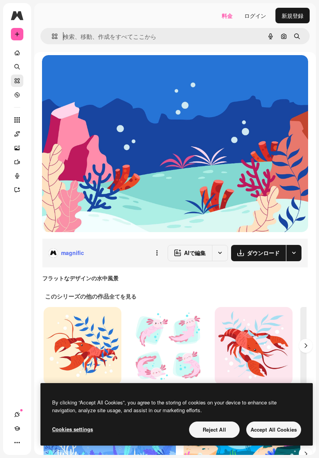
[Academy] (17, 428)
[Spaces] (17, 134)
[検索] (17, 67)
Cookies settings (72, 429)
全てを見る (123, 296)
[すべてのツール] (17, 120)
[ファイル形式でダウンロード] (293, 253)
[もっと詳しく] (17, 94)
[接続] (17, 414)
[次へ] (306, 346)
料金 (227, 15)
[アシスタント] (17, 190)
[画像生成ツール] (17, 148)
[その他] (17, 442)
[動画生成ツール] (17, 162)
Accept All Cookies (274, 429)
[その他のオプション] (157, 253)
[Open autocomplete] (51, 36)
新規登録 (292, 15)
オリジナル (95, 70)
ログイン (255, 15)
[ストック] (17, 81)
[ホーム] (17, 53)
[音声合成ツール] (17, 176)
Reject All (214, 429)
